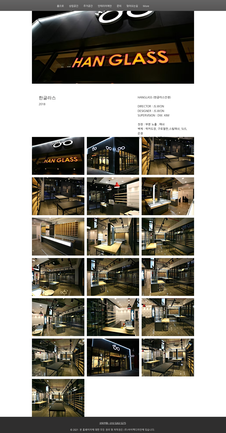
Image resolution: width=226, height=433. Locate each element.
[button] (58, 156)
